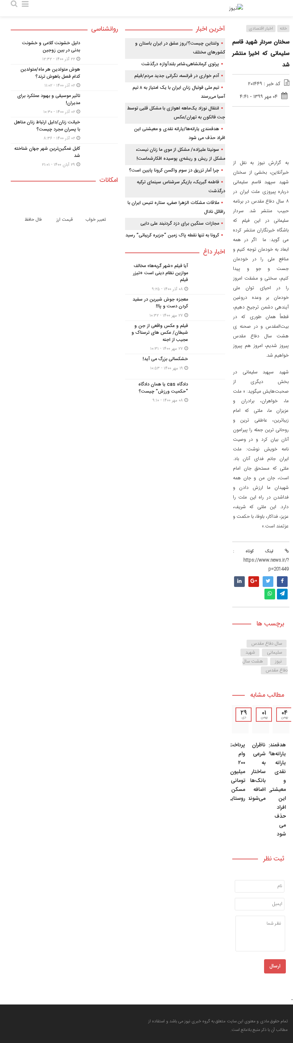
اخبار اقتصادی (261, 28)
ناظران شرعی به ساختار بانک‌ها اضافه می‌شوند (256, 772)
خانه (283, 28)
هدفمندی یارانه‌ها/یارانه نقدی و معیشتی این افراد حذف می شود (275, 790)
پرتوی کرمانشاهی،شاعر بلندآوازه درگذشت (180, 64)
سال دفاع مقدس (267, 644)
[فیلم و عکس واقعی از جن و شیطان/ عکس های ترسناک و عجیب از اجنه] (175, 337)
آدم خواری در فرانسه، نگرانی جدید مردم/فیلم (176, 76)
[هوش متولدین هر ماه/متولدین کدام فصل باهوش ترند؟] (64, 78)
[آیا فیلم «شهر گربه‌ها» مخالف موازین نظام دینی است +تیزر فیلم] (175, 277)
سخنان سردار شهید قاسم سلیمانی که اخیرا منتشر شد (260, 53)
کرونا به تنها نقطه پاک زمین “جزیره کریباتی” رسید (172, 235)
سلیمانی (274, 652)
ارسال (274, 966)
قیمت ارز (64, 220)
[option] (281, 773)
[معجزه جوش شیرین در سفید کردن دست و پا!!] (175, 308)
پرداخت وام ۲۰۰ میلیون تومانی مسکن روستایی (236, 772)
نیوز (278, 661)
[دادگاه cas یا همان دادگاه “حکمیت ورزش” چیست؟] (175, 391)
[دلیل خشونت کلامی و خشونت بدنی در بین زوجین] (64, 51)
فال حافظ (33, 220)
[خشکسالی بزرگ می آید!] (175, 366)
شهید (250, 652)
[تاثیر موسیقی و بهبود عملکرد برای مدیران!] (64, 104)
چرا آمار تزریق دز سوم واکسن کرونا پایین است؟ (174, 170)
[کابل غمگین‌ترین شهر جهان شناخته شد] (64, 156)
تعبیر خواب (95, 220)
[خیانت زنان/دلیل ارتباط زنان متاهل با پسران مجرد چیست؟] (64, 130)
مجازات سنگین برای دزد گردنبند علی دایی (179, 223)
